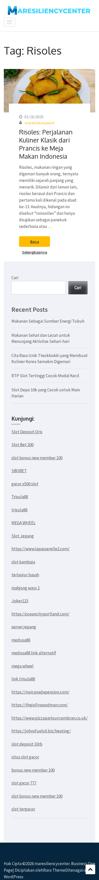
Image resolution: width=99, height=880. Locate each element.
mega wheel (22, 666)
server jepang (23, 627)
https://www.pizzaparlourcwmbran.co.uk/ (49, 718)
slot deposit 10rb (26, 744)
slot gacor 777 (23, 783)
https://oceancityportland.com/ (40, 614)
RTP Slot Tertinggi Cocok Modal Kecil (45, 375)
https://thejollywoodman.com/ (39, 705)
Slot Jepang (22, 536)
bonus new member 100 (33, 770)
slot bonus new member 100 (36, 458)
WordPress (13, 876)
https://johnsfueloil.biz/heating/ (41, 731)
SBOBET (19, 470)
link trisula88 (23, 679)
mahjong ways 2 (25, 588)
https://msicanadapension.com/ (40, 692)
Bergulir (90, 869)
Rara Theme (54, 870)
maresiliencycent (40, 122)
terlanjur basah (25, 575)
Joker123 (19, 601)
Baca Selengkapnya (34, 243)
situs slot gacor (25, 757)
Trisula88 (19, 497)
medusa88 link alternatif (33, 653)
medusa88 (20, 640)
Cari (14, 277)
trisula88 (19, 510)
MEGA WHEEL (23, 523)
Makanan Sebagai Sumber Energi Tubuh (47, 321)
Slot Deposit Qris (26, 432)
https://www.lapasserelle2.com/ (40, 549)
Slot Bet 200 (22, 444)
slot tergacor (23, 809)
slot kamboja (23, 562)
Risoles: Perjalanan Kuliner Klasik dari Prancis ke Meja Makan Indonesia (46, 144)
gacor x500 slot (24, 484)
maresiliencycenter (52, 863)
